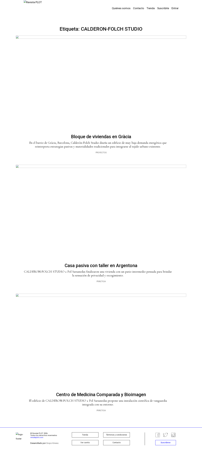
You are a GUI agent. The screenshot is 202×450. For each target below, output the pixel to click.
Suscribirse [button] (165, 442)
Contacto (138, 8)
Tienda (151, 8)
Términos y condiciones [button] (116, 435)
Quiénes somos (121, 8)
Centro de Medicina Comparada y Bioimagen (101, 394)
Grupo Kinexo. (52, 443)
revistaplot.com (36, 437)
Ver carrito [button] (85, 442)
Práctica (101, 281)
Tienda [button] (85, 435)
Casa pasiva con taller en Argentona (101, 265)
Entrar (175, 8)
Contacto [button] (117, 442)
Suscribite (163, 8)
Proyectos (101, 152)
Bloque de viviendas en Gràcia (101, 136)
